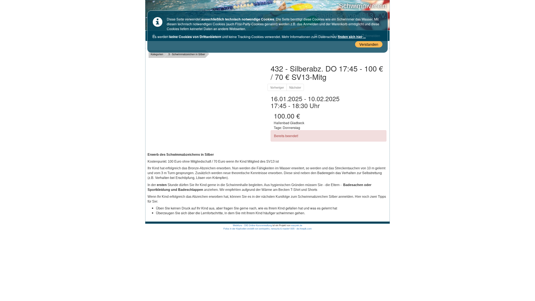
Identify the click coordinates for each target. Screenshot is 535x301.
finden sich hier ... (352, 36)
